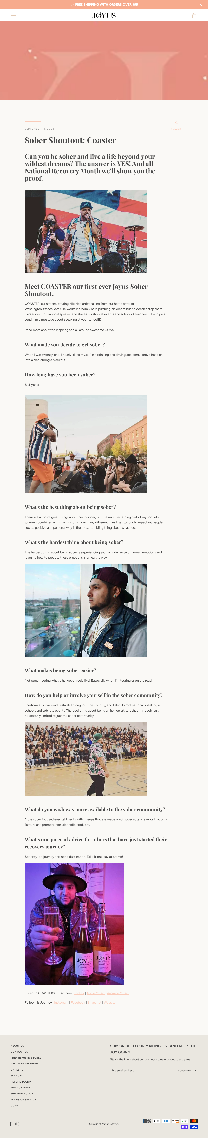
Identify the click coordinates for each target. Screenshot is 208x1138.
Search (16, 1075)
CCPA (14, 1105)
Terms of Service (23, 1099)
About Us (17, 1045)
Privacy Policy (22, 1087)
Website (110, 1002)
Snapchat (94, 1002)
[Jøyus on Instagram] (17, 1124)
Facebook (78, 1002)
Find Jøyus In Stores (26, 1057)
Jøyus (114, 1123)
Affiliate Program (24, 1063)
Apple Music (96, 993)
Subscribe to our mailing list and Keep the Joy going (153, 1049)
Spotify (79, 993)
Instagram (61, 1002)
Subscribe (185, 1070)
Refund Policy (21, 1081)
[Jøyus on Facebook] (11, 1124)
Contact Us (19, 1051)
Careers (17, 1069)
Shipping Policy (22, 1093)
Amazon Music (118, 993)
